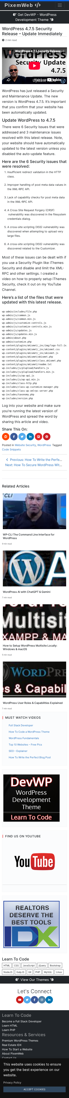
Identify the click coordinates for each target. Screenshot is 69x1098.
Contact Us (9, 1058)
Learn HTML (9, 1025)
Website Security (25, 445)
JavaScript (29, 965)
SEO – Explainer (18, 751)
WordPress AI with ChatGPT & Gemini (26, 591)
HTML (7, 965)
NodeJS (8, 972)
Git (29, 972)
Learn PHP (8, 1030)
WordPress (44, 445)
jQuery (42, 965)
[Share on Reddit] (5, 436)
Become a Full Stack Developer (22, 1021)
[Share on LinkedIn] (30, 436)
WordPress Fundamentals (24, 738)
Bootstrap (55, 965)
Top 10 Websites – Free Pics (25, 744)
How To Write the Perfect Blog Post (30, 757)
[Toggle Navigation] (59, 5)
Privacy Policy (12, 1082)
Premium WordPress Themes (20, 1040)
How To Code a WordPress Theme (29, 731)
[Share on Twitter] (22, 436)
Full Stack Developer (21, 725)
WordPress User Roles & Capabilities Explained (33, 703)
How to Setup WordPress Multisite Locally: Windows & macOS (30, 647)
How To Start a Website (17, 1049)
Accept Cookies (35, 1089)
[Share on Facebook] (14, 436)
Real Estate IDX (11, 1045)
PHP (37, 972)
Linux (59, 972)
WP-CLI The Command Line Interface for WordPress (28, 536)
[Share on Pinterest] (46, 436)
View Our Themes (34, 980)
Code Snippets (11, 449)
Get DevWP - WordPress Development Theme (36, 17)
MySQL (48, 972)
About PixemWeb (13, 1053)
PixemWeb (20, 5)
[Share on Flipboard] (38, 436)
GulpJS (20, 972)
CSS (16, 965)
